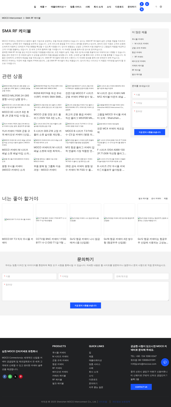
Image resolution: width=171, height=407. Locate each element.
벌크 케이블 (143, 198)
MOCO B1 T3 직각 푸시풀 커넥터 (17, 241)
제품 (166, 198)
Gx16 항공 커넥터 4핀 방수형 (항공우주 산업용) (118, 241)
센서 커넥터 (156, 198)
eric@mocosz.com (147, 364)
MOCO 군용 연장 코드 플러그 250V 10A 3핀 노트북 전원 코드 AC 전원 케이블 (48, 116)
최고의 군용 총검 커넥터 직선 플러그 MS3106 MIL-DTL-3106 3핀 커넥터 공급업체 (79, 116)
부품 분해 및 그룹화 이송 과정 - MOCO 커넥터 (47, 168)
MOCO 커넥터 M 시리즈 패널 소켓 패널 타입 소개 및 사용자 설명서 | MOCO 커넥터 (16, 151)
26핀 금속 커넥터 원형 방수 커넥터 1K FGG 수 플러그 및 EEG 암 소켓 (79, 168)
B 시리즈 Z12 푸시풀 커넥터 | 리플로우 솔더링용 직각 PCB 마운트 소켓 (111, 168)
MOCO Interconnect (12, 18)
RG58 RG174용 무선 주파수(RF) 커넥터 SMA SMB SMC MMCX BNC (47, 95)
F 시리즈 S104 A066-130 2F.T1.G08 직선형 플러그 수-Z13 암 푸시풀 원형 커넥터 (111, 151)
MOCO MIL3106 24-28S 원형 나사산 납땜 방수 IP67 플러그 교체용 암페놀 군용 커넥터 (16, 97)
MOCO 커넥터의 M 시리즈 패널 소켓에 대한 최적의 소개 (48, 149)
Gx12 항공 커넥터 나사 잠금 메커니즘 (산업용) (85, 241)
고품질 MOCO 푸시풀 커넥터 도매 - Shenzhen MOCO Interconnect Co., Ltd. (111, 116)
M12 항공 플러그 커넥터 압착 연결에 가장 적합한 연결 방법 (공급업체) (79, 149)
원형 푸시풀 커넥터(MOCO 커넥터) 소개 (13, 168)
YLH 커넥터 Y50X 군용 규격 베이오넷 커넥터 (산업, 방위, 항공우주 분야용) (16, 133)
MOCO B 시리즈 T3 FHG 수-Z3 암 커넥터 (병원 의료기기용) (79, 133)
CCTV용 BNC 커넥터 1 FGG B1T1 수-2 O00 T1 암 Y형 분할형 (51, 241)
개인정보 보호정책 (121, 401)
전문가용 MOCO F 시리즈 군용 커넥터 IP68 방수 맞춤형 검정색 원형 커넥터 (79, 95)
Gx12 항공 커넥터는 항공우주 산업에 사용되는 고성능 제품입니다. (152, 241)
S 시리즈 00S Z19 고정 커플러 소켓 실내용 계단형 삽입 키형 (47, 133)
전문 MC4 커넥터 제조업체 (110, 130)
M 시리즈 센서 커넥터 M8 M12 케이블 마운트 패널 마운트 (111, 95)
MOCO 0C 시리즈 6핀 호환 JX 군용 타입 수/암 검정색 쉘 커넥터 (16, 114)
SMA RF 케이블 (33, 18)
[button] (140, 6)
